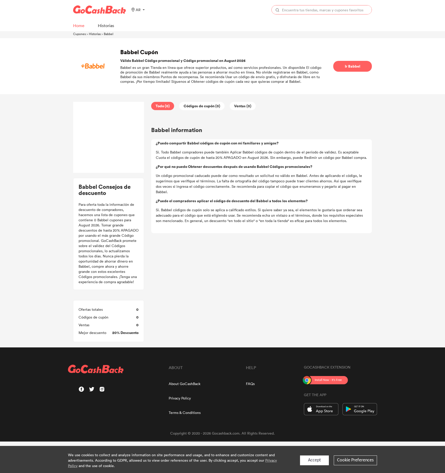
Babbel (108, 33)
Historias (95, 33)
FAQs (250, 383)
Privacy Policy (180, 398)
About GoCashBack (184, 383)
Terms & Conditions (185, 412)
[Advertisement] (108, 137)
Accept (314, 460)
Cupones (79, 33)
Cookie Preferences (355, 460)
